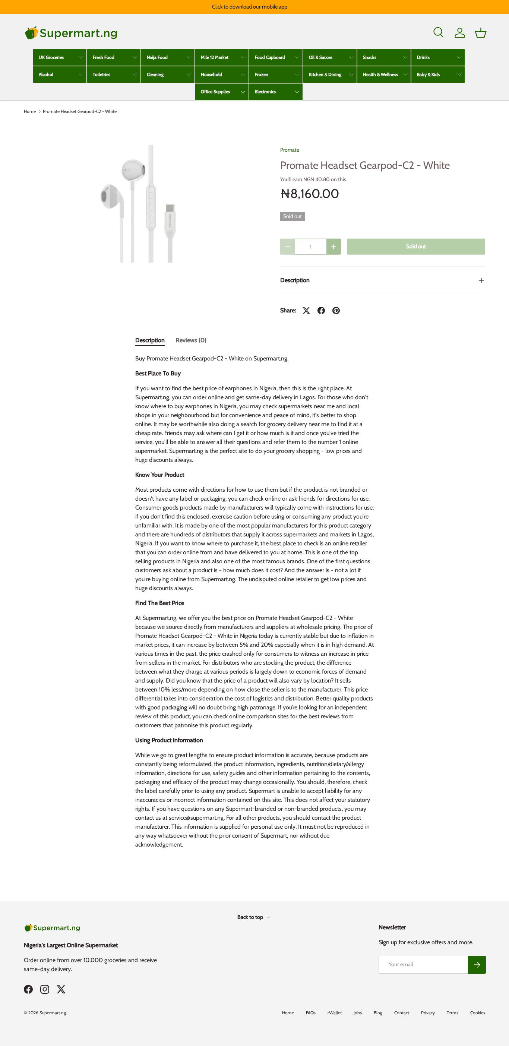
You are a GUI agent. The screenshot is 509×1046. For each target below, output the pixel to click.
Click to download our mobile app (249, 6)
